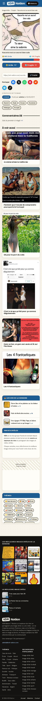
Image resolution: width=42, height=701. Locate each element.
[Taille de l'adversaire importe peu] (21, 565)
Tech (3, 678)
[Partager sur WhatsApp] (24, 82)
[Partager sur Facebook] (13, 82)
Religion (14, 665)
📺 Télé (19, 515)
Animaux (5, 675)
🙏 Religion (8, 519)
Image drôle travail (28, 667)
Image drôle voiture (28, 661)
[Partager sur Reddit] (35, 82)
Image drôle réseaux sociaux (29, 690)
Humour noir (6, 668)
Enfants (15, 659)
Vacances (5, 687)
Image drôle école (28, 677)
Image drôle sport (28, 686)
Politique (14, 668)
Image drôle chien (28, 658)
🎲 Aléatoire (32, 3)
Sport (8, 665)
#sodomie (32, 103)
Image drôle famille (28, 683)
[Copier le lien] (10, 88)
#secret (6, 103)
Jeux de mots (6, 653)
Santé (4, 690)
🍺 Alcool (18, 506)
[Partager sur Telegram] (4, 88)
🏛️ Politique (33, 519)
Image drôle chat (28, 655)
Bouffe (4, 681)
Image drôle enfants (29, 680)
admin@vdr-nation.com (10, 643)
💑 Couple (8, 506)
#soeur (22, 103)
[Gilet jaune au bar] (8, 578)
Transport (12, 675)
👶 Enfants (18, 510)
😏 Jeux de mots (10, 501)
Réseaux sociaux (12, 678)
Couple (9, 656)
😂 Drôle (11, 65)
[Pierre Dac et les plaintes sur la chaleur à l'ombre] (8, 552)
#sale (14, 103)
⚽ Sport (28, 515)
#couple (16, 108)
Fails (14, 653)
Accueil (23, 698)
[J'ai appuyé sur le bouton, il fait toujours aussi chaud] (8, 565)
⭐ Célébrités (9, 515)
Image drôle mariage (29, 671)
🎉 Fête (27, 506)
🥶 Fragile (31, 65)
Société (4, 671)
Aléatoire (30, 698)
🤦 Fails (21, 501)
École (4, 656)
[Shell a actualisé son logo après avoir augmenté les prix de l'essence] (34, 578)
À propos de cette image (11, 93)
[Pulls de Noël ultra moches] (21, 552)
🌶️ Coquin (8, 510)
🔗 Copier (34, 75)
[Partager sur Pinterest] (30, 82)
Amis (9, 690)
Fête (3, 659)
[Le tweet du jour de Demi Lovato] (21, 578)
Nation (16, 3)
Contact (37, 698)
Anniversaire (6, 684)
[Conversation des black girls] (34, 565)
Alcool (16, 656)
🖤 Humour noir (21, 519)
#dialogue (7, 108)
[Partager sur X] (19, 82)
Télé (3, 665)
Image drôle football (29, 664)
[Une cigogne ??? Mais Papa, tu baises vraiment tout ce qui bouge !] (34, 552)
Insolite (11, 671)
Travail (14, 684)
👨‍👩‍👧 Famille (29, 510)
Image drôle (6, 10)
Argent (12, 687)
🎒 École (30, 501)
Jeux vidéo (11, 681)
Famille (4, 662)
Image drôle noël (27, 674)
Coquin (13, 10)
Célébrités (11, 662)
